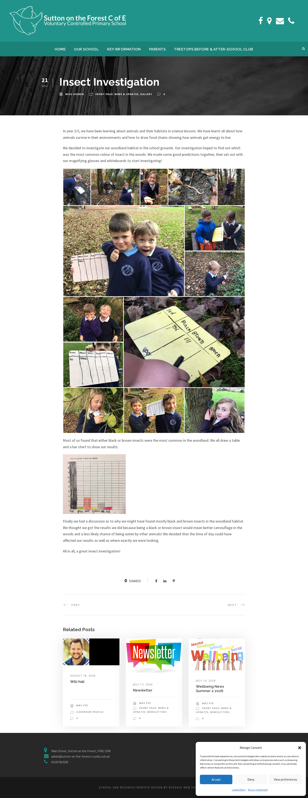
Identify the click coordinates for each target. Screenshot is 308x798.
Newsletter (143, 690)
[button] (300, 748)
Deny (250, 779)
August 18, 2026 (83, 675)
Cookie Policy (239, 789)
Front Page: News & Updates (116, 94)
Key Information (124, 49)
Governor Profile (90, 711)
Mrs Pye (82, 705)
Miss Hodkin (74, 94)
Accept (216, 779)
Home (60, 49)
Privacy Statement (258, 789)
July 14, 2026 (206, 680)
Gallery (146, 94)
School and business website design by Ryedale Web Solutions (154, 787)
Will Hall (77, 682)
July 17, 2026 (143, 684)
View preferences (285, 779)
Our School (86, 49)
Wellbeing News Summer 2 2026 (210, 688)
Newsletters (157, 711)
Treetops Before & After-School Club (213, 49)
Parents (157, 49)
